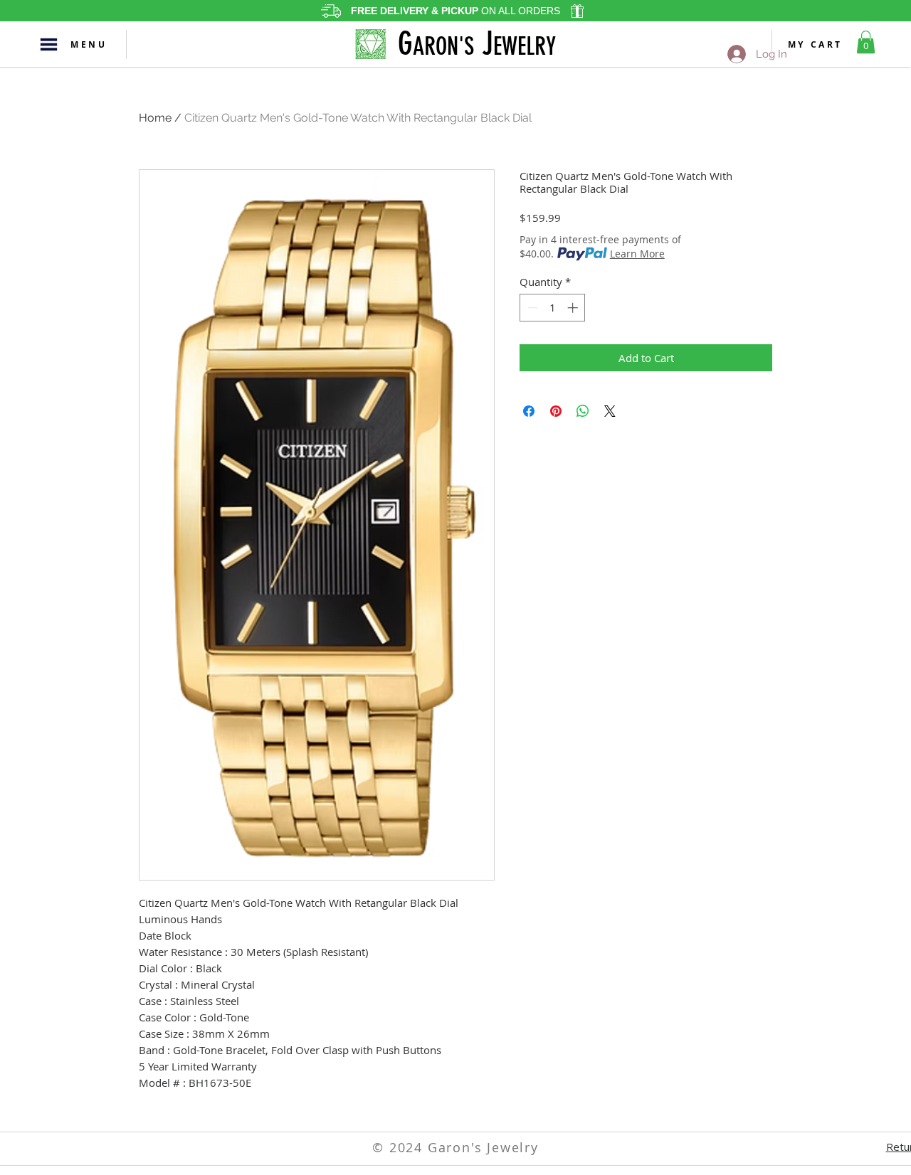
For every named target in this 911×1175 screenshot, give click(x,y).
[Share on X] (609, 411)
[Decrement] (531, 307)
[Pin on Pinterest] (555, 411)
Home (155, 117)
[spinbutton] (552, 307)
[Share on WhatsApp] (582, 411)
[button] (48, 44)
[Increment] (574, 307)
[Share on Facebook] (528, 411)
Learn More (637, 253)
